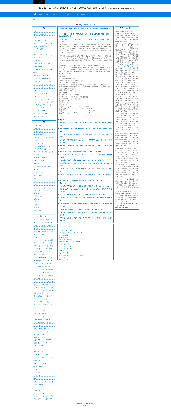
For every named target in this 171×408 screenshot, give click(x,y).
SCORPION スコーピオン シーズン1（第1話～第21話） (43, 255)
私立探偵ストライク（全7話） (42, 263)
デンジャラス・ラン (65, 244)
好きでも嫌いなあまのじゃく (42, 322)
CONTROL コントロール (41, 99)
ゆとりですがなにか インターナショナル (71, 255)
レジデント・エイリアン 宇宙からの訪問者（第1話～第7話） (43, 249)
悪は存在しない (38, 208)
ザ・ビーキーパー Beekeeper (42, 81)
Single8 (36, 169)
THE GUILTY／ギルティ (66, 230)
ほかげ (35, 181)
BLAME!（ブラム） (39, 334)
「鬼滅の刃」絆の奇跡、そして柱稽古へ (43, 358)
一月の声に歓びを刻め (40, 149)
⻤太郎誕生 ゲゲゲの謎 (40, 343)
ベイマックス (37, 378)
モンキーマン (37, 52)
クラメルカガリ (38, 346)
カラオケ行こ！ (38, 202)
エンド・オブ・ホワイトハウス (68, 248)
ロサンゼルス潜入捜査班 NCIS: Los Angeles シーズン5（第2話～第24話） (43, 284)
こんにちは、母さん (39, 172)
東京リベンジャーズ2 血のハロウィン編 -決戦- (43, 190)
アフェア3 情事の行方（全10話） (43, 266)
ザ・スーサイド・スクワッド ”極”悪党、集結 (43, 84)
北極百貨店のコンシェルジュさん (43, 319)
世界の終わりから (38, 199)
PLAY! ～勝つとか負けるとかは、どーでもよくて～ (43, 152)
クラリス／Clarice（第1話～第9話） (43, 252)
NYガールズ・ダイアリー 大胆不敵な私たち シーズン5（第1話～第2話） (43, 243)
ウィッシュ (36, 349)
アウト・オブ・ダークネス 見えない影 (43, 55)
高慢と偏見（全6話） (40, 278)
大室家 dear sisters (39, 337)
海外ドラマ (56, 14)
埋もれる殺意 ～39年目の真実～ (43, 296)
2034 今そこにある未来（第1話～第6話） (43, 246)
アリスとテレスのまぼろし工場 (43, 399)
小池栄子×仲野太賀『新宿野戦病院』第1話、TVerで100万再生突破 (81, 151)
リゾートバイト (38, 184)
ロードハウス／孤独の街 (41, 114)
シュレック (36, 390)
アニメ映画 (67, 14)
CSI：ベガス (37, 237)
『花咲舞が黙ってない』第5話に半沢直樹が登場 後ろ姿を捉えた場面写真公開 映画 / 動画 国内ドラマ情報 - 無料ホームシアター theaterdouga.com (85, 8)
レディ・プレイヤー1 (40, 363)
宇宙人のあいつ (38, 175)
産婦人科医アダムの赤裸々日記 (43, 231)
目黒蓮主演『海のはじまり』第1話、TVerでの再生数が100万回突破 (81, 209)
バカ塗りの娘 (37, 196)
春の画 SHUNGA (38, 161)
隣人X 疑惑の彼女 (64, 237)
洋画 (40, 14)
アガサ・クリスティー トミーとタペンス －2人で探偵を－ (43, 269)
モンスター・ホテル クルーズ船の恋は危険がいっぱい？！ (43, 396)
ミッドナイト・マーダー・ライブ (43, 96)
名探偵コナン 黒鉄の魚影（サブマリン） (43, 355)
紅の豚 (35, 369)
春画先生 (61, 250)
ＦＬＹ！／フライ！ (65, 257)
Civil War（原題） (39, 49)
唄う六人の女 (37, 193)
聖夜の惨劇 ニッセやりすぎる (42, 64)
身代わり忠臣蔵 (63, 235)
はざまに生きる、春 (39, 187)
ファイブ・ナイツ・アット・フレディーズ (43, 117)
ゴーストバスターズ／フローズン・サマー (43, 87)
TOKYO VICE (37, 228)
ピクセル (61, 228)
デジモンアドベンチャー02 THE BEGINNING (43, 325)
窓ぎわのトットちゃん (65, 239)
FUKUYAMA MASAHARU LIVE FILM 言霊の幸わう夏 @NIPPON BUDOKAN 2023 (43, 158)
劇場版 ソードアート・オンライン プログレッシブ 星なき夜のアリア (43, 381)
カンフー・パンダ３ (39, 393)
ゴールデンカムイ (38, 155)
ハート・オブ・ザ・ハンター (42, 108)
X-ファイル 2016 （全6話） (42, 272)
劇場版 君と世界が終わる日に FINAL (70, 242)
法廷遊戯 (36, 205)
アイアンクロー (38, 90)
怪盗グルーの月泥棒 (39, 366)
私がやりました (38, 61)
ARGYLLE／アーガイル (40, 75)
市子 (34, 178)
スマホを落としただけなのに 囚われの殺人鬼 (72, 233)
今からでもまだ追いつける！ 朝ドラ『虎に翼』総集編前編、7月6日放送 (82, 194)
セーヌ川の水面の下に (65, 259)
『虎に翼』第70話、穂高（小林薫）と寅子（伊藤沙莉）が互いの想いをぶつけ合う (85, 186)
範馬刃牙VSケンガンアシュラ (42, 328)
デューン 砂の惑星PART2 (41, 93)
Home (61, 34)
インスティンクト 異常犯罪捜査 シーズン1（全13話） (43, 275)
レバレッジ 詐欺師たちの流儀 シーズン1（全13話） (43, 287)
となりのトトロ (38, 375)
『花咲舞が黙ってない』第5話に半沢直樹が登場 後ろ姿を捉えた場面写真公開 (83, 29)
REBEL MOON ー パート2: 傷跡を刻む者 (43, 69)
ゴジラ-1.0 (36, 372)
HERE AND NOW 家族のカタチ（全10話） (43, 258)
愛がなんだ (36, 360)
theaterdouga (88, 406)
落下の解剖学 (37, 66)
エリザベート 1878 (39, 111)
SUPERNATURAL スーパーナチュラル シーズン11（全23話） (43, 261)
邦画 (47, 14)
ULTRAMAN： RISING (40, 331)
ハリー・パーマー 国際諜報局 (42, 222)
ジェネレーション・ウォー (41, 299)
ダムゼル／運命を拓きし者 (41, 78)
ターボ (35, 387)
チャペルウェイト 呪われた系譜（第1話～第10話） (43, 240)
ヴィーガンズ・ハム (65, 246)
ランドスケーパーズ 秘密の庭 (42, 219)
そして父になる (63, 253)
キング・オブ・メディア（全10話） (43, 290)
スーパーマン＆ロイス (40, 234)
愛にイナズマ (37, 211)
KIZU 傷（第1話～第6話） (41, 293)
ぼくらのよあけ (38, 384)
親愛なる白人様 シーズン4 (41, 225)
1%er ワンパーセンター (66, 226)
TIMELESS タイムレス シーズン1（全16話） (43, 305)
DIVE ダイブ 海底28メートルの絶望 (43, 105)
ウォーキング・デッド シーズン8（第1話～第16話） (43, 281)
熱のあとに (36, 163)
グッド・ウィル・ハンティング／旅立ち (43, 102)
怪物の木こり (37, 72)
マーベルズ (36, 58)
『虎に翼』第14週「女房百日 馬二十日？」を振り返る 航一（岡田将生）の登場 (85, 160)
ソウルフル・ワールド (40, 352)
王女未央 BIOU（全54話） (41, 302)
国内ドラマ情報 (80, 14)
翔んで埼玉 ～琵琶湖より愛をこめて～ (43, 167)
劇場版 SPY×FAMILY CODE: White (42, 340)
